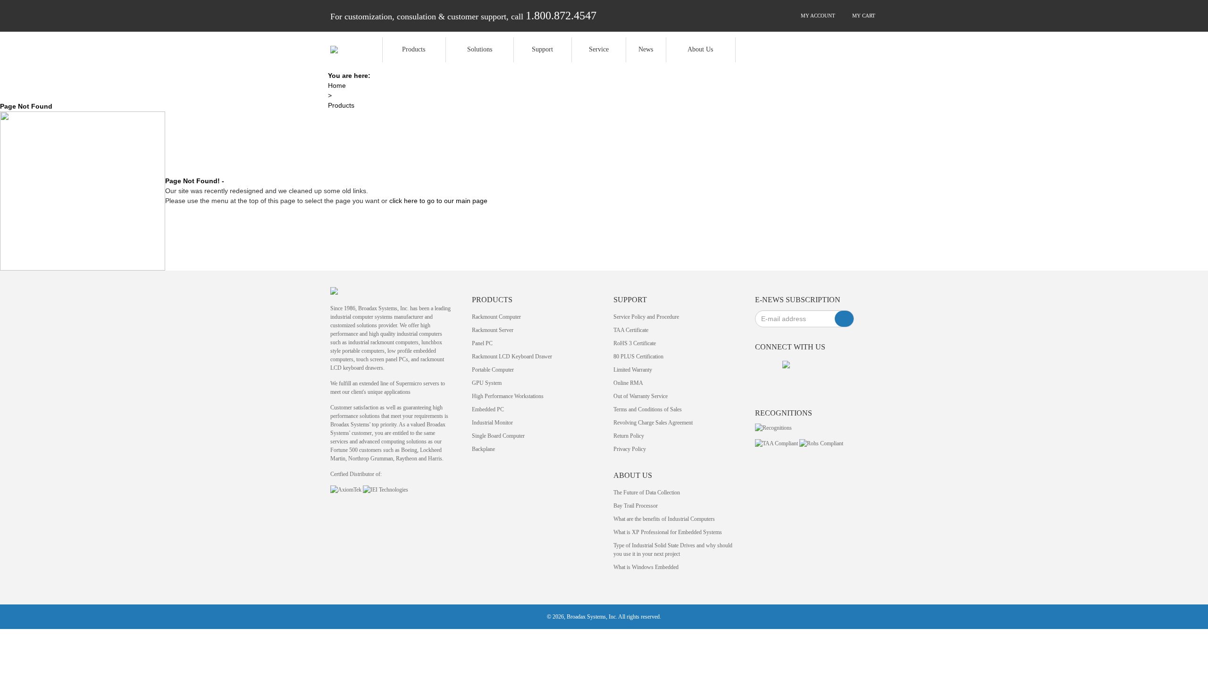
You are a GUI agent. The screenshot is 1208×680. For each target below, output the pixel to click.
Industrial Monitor (492, 422)
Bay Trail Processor (635, 505)
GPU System (487, 383)
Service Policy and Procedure (646, 317)
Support (542, 49)
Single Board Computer (498, 436)
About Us (700, 49)
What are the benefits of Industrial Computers (664, 519)
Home (337, 85)
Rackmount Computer (496, 317)
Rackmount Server (492, 330)
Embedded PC (488, 409)
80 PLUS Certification (638, 356)
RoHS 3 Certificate (634, 343)
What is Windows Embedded (646, 567)
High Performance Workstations (508, 396)
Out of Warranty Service (640, 396)
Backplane (483, 449)
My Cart (863, 15)
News (645, 49)
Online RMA (628, 383)
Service (599, 49)
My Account (817, 15)
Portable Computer (493, 369)
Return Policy (628, 436)
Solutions (479, 49)
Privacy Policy (629, 449)
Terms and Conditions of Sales (647, 409)
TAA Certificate (630, 330)
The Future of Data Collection (646, 492)
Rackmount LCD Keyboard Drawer (512, 356)
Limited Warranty (632, 369)
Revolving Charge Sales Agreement (653, 422)
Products (413, 49)
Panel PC (482, 343)
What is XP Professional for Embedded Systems (667, 532)
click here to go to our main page (438, 200)
